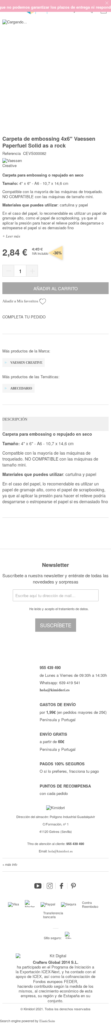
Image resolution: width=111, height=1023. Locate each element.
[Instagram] (50, 886)
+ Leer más (11, 236)
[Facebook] (61, 886)
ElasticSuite (47, 1021)
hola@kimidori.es (60, 851)
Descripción (14, 419)
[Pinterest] (73, 886)
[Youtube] (38, 886)
